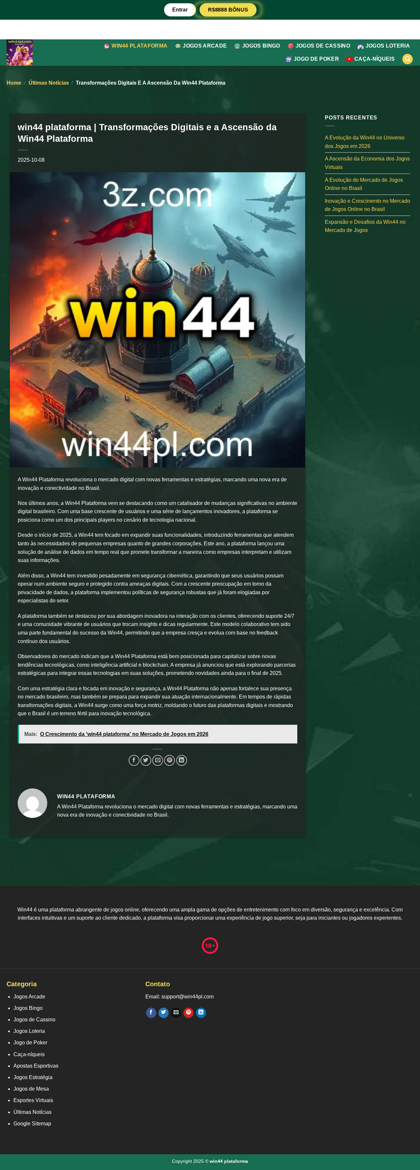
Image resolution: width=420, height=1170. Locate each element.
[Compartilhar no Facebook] (134, 760)
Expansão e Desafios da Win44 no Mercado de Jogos (365, 226)
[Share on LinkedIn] (181, 760)
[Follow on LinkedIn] (201, 1013)
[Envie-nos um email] (176, 1013)
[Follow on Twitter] (163, 1013)
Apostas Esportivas (35, 1066)
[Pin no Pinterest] (169, 760)
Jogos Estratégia (32, 1077)
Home (14, 83)
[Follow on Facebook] (151, 1013)
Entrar (180, 9)
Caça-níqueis (374, 59)
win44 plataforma (139, 46)
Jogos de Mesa (31, 1089)
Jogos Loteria (388, 46)
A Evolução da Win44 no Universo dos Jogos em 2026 (365, 142)
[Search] (407, 59)
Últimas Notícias (49, 83)
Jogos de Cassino (323, 46)
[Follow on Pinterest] (188, 1013)
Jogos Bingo (261, 46)
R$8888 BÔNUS (228, 10)
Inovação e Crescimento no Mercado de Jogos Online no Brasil (367, 205)
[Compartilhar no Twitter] (145, 760)
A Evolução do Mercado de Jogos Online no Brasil (364, 184)
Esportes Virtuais (33, 1100)
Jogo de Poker (316, 59)
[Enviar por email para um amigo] (157, 760)
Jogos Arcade (205, 46)
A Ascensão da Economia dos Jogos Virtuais (367, 163)
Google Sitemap (32, 1123)
